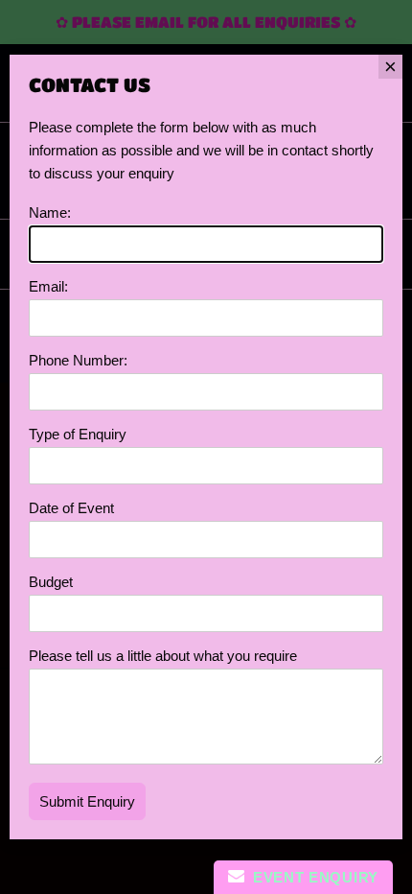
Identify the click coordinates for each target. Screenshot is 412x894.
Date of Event (71, 508)
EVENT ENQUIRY (311, 877)
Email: (48, 286)
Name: (50, 212)
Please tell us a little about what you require (163, 655)
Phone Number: (78, 360)
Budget (51, 582)
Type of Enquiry (77, 434)
